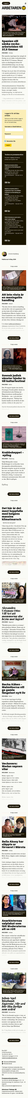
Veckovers (12, 772)
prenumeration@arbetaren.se (13, 1086)
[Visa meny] (25, 3)
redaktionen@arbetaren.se (9, 1058)
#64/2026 (5, 303)
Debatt (11, 303)
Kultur (10, 384)
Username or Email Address (13, 126)
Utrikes (11, 53)
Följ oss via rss (8, 1063)
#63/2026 (5, 458)
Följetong (11, 458)
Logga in (6, 3)
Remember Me (10, 141)
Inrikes (11, 850)
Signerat (11, 622)
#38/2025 (5, 53)
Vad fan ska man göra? (9, 523)
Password (8, 134)
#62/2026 (5, 850)
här (3, 1074)
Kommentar (12, 1012)
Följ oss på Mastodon (10, 1061)
